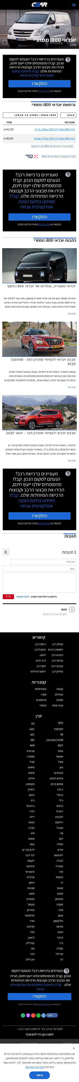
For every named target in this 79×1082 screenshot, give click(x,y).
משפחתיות (40, 689)
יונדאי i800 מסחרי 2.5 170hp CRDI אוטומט (54, 138)
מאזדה (59, 866)
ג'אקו (32, 795)
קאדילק (30, 943)
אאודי (60, 751)
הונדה (31, 828)
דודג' (32, 811)
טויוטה (31, 839)
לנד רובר (30, 855)
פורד (32, 921)
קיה (33, 948)
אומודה (31, 756)
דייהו (32, 817)
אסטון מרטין (57, 784)
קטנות (60, 689)
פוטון (60, 915)
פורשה (59, 926)
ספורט (59, 700)
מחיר (9, 122)
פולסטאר (30, 915)
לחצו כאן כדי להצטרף (39, 1034)
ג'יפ (33, 800)
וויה (61, 833)
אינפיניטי (58, 773)
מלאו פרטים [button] (44, 1004)
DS (33, 724)
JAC (32, 734)
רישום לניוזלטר (38, 671)
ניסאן (32, 883)
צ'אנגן (31, 937)
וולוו (33, 833)
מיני (61, 872)
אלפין (32, 778)
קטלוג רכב (57, 644)
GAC (32, 729)
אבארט (31, 751)
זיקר (61, 839)
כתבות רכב (57, 655)
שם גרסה (69, 122)
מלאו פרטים (44, 91)
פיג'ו (32, 932)
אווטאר (59, 756)
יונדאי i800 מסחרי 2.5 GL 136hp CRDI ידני (55, 129)
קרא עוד (72, 313)
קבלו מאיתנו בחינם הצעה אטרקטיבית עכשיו (33, 73)
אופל (60, 762)
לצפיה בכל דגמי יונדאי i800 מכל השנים (52, 146)
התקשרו (39, 83)
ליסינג (43, 655)
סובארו (31, 888)
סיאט (32, 893)
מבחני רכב (57, 660)
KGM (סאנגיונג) (54, 740)
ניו (62, 883)
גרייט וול (30, 806)
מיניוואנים (41, 700)
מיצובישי (30, 872)
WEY (60, 745)
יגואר (32, 844)
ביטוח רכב (40, 644)
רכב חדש (41, 660)
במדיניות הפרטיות (34, 1067)
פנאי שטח (57, 705)
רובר (32, 954)
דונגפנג (59, 817)
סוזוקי (60, 893)
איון (61, 767)
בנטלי (60, 795)
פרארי (60, 937)
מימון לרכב (40, 649)
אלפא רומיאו (56, 778)
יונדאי (60, 850)
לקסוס (31, 861)
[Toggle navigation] (74, 5)
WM (32, 745)
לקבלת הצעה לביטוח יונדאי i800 (59, 156)
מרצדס (31, 877)
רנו (61, 959)
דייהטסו (59, 822)
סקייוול (31, 904)
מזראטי (30, 866)
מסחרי (43, 705)
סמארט (30, 899)
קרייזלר (59, 954)
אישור (39, 1075)
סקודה (59, 904)
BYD (60, 723)
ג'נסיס (60, 806)
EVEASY (58, 729)
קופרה (60, 948)
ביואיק (31, 789)
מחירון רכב (57, 671)
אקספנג (30, 784)
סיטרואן (59, 899)
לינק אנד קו (28, 850)
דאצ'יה (59, 811)
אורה (32, 762)
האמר (31, 822)
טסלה (60, 844)
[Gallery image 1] (5, 42)
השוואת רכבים (55, 649)
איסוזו (31, 773)
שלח (8, 596)
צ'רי (61, 943)
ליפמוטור (58, 855)
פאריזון (31, 910)
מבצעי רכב (57, 666)
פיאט (60, 932)
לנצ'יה (60, 861)
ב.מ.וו (60, 789)
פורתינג (31, 926)
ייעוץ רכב (41, 666)
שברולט (30, 959)
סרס (61, 910)
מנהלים (59, 694)
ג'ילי (61, 800)
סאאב (60, 888)
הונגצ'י (59, 828)
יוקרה (43, 694)
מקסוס (59, 877)
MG (32, 740)
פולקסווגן (58, 921)
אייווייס (31, 767)
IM (61, 734)
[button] (52, 1015)
